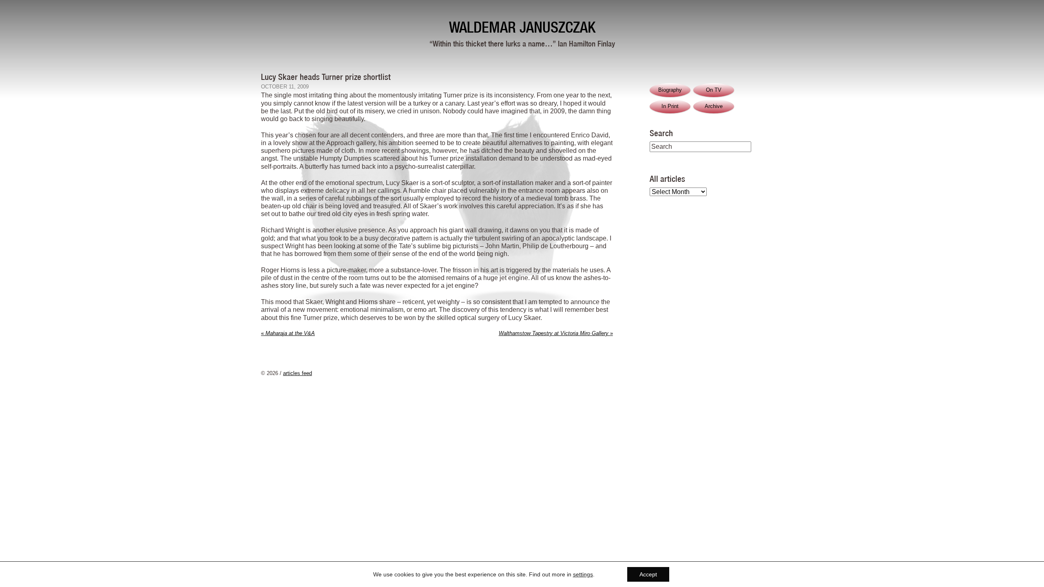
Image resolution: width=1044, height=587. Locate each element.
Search (661, 133)
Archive (714, 106)
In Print (670, 106)
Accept (648, 574)
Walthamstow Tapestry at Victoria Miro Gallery (556, 333)
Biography (670, 90)
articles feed (297, 373)
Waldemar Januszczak (522, 27)
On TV (713, 90)
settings (583, 574)
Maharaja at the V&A (288, 333)
